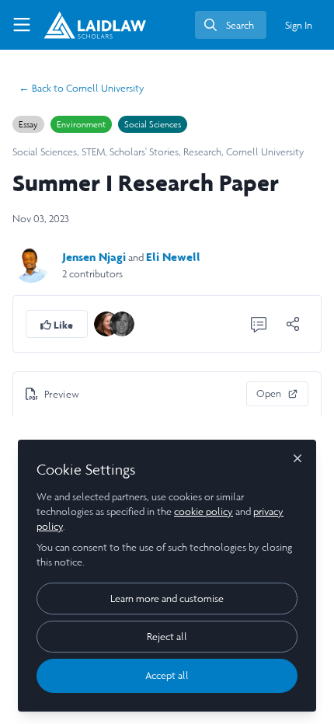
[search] (230, 25)
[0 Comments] (258, 323)
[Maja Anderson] (122, 322)
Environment (81, 124)
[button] (57, 324)
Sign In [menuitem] (298, 25)
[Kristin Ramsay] (106, 322)
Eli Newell (173, 256)
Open (268, 393)
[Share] (292, 323)
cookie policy (203, 511)
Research (202, 151)
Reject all (167, 636)
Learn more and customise (167, 598)
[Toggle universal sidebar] (21, 25)
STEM (93, 151)
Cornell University (81, 88)
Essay (28, 124)
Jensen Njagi (94, 256)
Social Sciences (152, 124)
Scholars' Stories (144, 151)
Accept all (167, 675)
